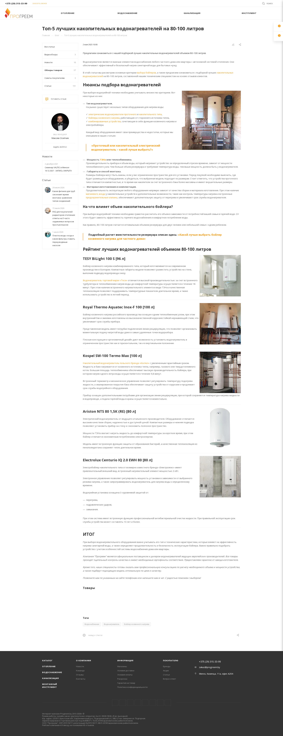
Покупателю (170, 660)
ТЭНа (103, 159)
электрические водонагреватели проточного (112, 114)
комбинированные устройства (104, 121)
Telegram (138, 703)
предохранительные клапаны (101, 197)
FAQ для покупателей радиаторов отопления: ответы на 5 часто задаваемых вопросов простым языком (63, 218)
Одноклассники (153, 703)
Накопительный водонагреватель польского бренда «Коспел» (116, 363)
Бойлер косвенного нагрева (136, 624)
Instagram (130, 703)
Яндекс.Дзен (168, 703)
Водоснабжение (92, 624)
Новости (47, 156)
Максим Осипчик (60, 138)
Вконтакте (115, 703)
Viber (160, 703)
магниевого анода (95, 193)
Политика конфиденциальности (132, 687)
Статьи (46, 180)
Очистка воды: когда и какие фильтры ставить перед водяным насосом (63, 240)
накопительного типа (150, 114)
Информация (125, 660)
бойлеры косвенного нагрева (104, 117)
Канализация (50, 678)
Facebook (123, 703)
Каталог (47, 660)
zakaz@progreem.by (209, 667)
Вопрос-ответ (169, 678)
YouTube (145, 703)
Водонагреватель (111, 624)
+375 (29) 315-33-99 (16, 3)
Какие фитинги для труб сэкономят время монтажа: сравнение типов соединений (63, 196)
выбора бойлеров (146, 72)
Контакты (80, 678)
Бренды (166, 666)
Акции (166, 670)
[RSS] (233, 44)
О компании (83, 660)
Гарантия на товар (126, 683)
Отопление (49, 666)
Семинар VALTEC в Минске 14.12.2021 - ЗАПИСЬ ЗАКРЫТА (58, 169)
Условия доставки (125, 670)
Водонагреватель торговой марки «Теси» (105, 280)
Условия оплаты (125, 674)
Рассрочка (122, 678)
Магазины (122, 666)
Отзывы (80, 674)
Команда (80, 670)
